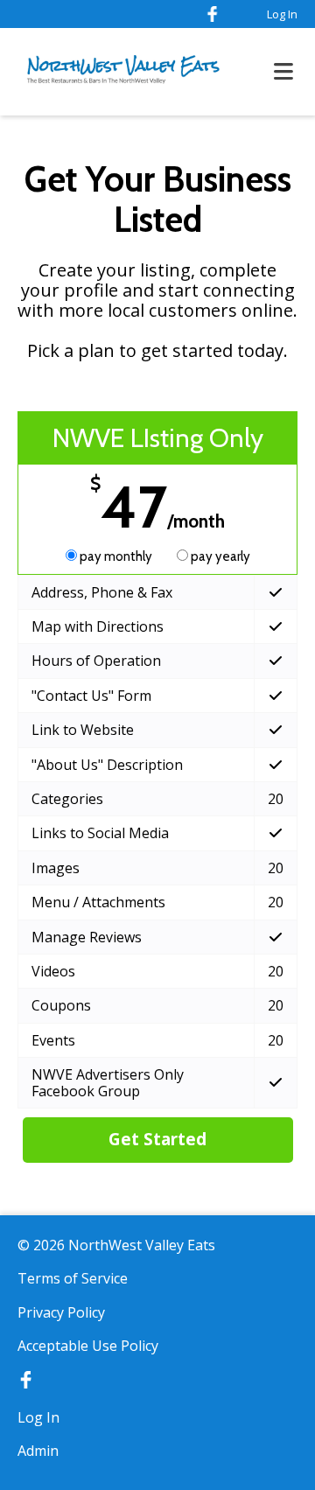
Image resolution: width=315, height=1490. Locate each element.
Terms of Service (73, 1278)
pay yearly (219, 556)
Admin (38, 1450)
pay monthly (116, 556)
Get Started (157, 1139)
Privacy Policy (61, 1312)
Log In (282, 14)
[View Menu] (284, 72)
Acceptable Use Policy (88, 1345)
